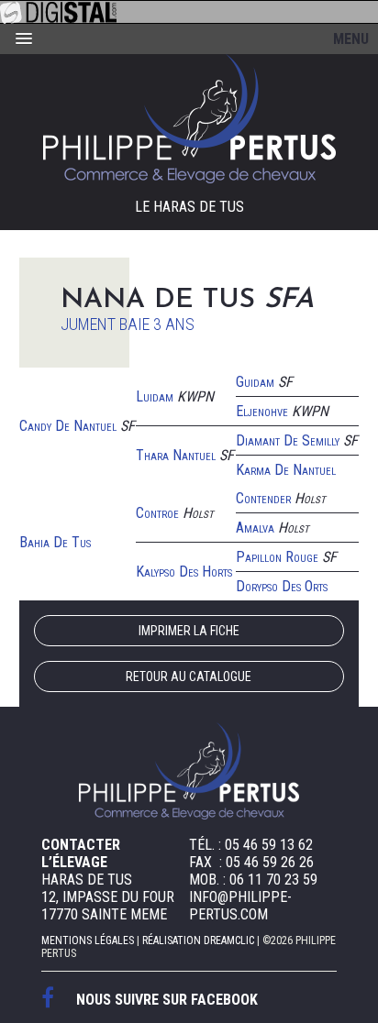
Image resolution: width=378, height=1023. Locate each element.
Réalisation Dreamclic (198, 940)
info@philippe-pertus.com (240, 905)
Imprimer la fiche (189, 630)
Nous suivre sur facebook (167, 999)
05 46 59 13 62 (269, 844)
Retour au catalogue (188, 676)
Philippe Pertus (189, 118)
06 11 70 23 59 (273, 879)
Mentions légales (87, 940)
